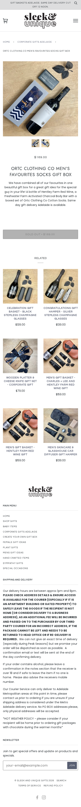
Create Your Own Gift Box (20, 537)
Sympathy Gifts (13, 563)
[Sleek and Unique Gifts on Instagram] (44, 798)
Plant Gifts (10, 547)
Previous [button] (9, 98)
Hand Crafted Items (16, 558)
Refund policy (53, 786)
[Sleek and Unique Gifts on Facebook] (37, 798)
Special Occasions (15, 568)
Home (6, 42)
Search (61, 780)
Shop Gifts (10, 521)
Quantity (41, 213)
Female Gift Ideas (14, 542)
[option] (40, 98)
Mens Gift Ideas (13, 553)
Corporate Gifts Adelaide (34, 42)
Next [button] (71, 98)
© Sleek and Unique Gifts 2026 (34, 780)
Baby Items (10, 526)
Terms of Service (29, 786)
